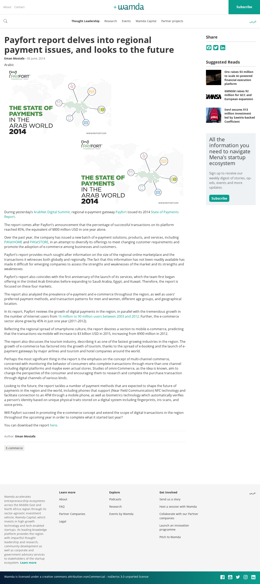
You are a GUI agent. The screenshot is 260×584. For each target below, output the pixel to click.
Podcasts (115, 499)
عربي (253, 21)
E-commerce (14, 448)
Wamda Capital (146, 21)
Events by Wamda (121, 514)
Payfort (121, 212)
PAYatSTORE (39, 242)
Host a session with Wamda (178, 506)
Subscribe (244, 7)
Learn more (28, 563)
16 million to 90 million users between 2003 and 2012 (98, 316)
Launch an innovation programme (174, 527)
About (7, 7)
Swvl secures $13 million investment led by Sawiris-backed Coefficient (239, 115)
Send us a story (169, 499)
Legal (62, 521)
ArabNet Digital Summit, (52, 212)
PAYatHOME (13, 242)
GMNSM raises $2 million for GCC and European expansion (238, 95)
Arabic (9, 65)
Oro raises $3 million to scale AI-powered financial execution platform (238, 78)
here (53, 425)
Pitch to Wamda (170, 537)
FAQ (62, 506)
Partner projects (172, 21)
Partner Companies (72, 514)
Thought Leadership (86, 21)
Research (110, 21)
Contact (19, 7)
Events (126, 21)
